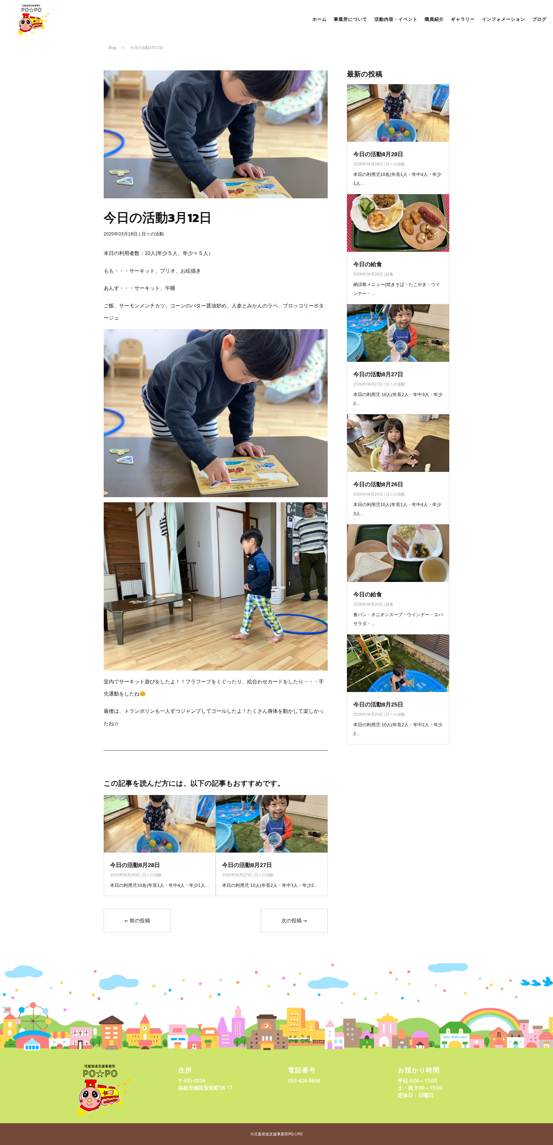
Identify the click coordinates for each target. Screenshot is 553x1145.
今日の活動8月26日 (378, 484)
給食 (389, 274)
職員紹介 (434, 19)
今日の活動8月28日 (135, 865)
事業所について (350, 19)
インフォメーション (503, 19)
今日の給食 (367, 264)
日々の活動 (152, 233)
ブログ (539, 19)
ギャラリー (463, 19)
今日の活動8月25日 (378, 704)
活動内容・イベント (396, 19)
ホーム (319, 19)
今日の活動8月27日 (247, 865)
